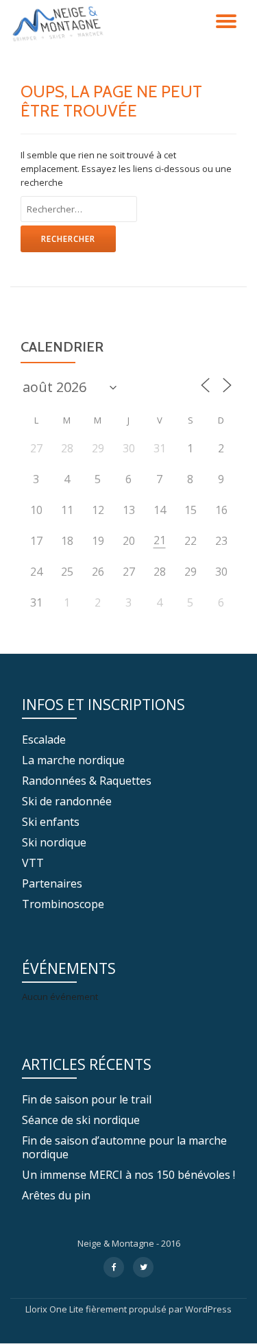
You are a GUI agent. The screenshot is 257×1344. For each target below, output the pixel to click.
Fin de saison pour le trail (86, 1099)
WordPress (208, 1309)
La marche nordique (73, 760)
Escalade (44, 739)
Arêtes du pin (56, 1195)
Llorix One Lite (55, 1309)
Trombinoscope (63, 904)
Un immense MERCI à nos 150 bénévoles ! (128, 1174)
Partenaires (52, 883)
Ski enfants (50, 821)
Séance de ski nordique (81, 1119)
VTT (33, 862)
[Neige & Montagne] (60, 24)
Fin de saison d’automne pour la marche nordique (124, 1147)
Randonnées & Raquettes (86, 780)
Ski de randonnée (67, 801)
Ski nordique (54, 842)
